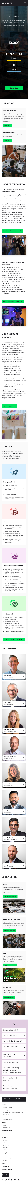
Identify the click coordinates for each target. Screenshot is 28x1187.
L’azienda (4, 1137)
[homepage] (7, 3)
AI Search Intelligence (7, 1119)
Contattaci (14, 88)
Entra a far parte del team (14, 639)
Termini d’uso (5, 1160)
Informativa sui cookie (7, 1155)
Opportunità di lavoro (7, 1145)
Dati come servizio (6, 1130)
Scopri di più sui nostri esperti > (11, 301)
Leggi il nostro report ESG (10, 965)
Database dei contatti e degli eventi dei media (13, 1112)
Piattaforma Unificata (7, 1107)
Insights (4, 1125)
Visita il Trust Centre (9, 997)
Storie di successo (6, 1169)
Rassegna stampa (6, 1127)
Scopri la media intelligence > (11, 231)
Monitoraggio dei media (8, 1109)
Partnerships (5, 1140)
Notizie (4, 1142)
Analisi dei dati (6, 1117)
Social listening (6, 1114)
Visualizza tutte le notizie (10, 896)
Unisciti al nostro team (9, 930)
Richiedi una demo (8, 406)
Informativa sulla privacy (8, 1158)
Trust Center (5, 1147)
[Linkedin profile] (23, 676)
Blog (3, 1163)
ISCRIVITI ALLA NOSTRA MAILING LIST (13, 1099)
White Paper (5, 1166)
